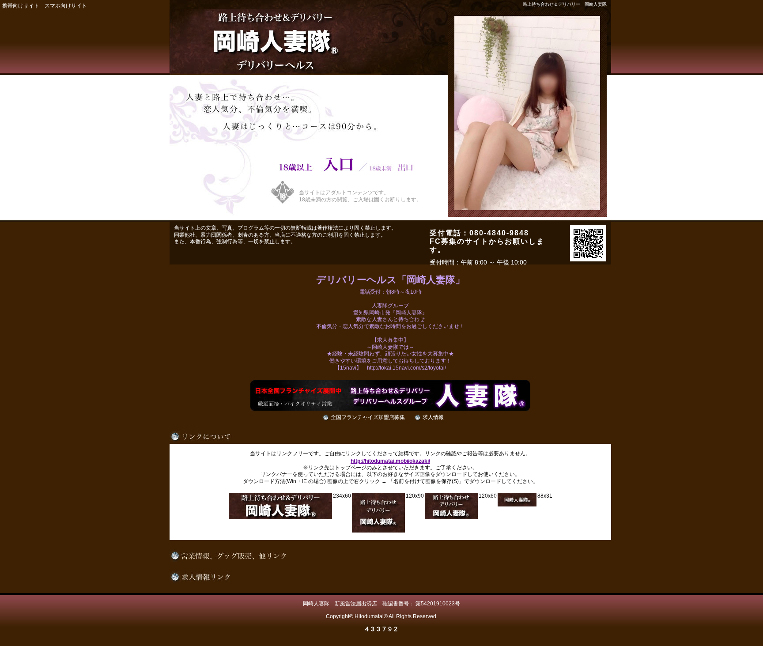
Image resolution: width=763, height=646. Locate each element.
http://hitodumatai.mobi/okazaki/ (390, 461)
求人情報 (433, 417)
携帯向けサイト (20, 6)
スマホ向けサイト (66, 6)
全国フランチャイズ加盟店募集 (368, 417)
